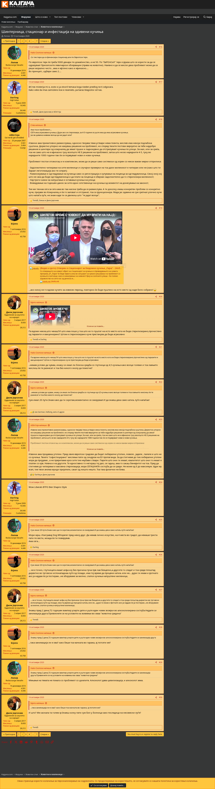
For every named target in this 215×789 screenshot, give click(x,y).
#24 (160, 482)
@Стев (32, 86)
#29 (160, 662)
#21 (160, 347)
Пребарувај (23, 21)
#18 (160, 119)
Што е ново (41, 16)
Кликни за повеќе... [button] (95, 326)
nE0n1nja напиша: (39, 425)
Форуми (26, 16)
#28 (160, 627)
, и (47, 112)
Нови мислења (8, 21)
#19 (160, 208)
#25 (160, 519)
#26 (160, 554)
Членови (76, 16)
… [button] (33, 41)
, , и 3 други (49, 412)
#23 (160, 419)
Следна (44, 41)
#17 (160, 82)
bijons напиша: (37, 302)
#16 (160, 47)
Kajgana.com (10, 16)
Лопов (7, 36)
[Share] (156, 47)
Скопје (23, 148)
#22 (160, 382)
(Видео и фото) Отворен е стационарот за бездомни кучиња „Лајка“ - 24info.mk (82, 268)
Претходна (10, 41)
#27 (160, 590)
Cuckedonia (21, 113)
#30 (160, 697)
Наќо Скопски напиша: (41, 52)
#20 (160, 296)
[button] (50, 17)
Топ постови (60, 16)
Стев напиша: (37, 125)
